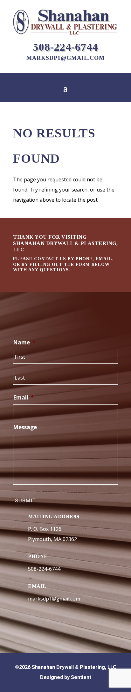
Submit (25, 500)
